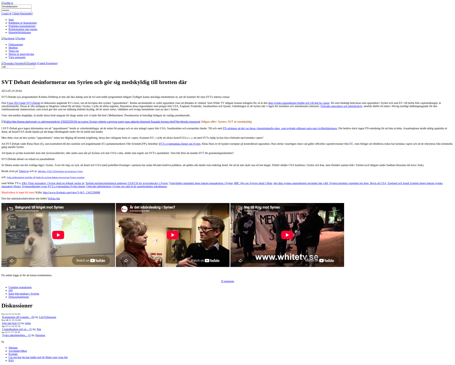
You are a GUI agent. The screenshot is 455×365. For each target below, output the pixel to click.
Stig (39, 329)
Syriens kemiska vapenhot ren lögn (349, 183)
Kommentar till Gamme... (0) (18, 317)
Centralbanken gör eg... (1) (17, 329)
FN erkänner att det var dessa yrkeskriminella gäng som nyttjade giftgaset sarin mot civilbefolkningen (280, 128)
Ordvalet (325, 106)
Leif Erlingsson (47, 317)
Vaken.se (24, 171)
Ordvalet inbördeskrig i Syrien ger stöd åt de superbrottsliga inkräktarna (126, 186)
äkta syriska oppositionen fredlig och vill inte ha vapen (298, 102)
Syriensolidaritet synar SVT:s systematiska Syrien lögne (52, 186)
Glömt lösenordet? (22, 13)
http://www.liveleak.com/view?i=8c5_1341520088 (71, 192)
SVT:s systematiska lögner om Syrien (179, 143)
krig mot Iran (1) (11, 323)
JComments (227, 281)
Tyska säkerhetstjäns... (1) (16, 335)
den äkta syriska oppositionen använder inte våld (301, 183)
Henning (40, 335)
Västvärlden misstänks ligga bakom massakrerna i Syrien (201, 183)
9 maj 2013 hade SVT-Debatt (23, 102)
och (347, 106)
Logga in (6, 13)
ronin (28, 323)
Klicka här (54, 198)
